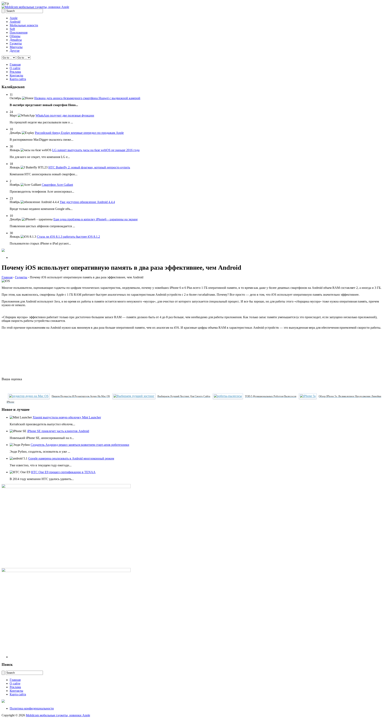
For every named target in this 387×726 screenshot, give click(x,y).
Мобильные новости (24, 25)
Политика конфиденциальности (32, 708)
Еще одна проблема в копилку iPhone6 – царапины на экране (95, 219)
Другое (15, 50)
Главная (15, 64)
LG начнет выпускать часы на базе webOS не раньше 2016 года (95, 150)
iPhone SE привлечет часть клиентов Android (58, 431)
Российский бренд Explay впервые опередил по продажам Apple (79, 132)
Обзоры (15, 36)
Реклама (15, 71)
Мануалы (16, 47)
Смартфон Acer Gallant (57, 184)
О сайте (15, 68)
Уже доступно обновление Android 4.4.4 (87, 202)
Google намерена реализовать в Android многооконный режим (71, 458)
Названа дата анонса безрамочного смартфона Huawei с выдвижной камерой (87, 98)
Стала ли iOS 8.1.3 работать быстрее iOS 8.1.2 (68, 236)
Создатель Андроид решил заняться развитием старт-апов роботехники (80, 444)
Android (15, 21)
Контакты (16, 75)
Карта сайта (18, 79)
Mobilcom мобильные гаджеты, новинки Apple (58, 715)
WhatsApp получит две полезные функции (64, 115)
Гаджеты (16, 43)
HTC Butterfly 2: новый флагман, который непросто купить (89, 167)
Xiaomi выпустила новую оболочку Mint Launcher (67, 417)
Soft (12, 29)
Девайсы (16, 39)
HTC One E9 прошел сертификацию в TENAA (63, 472)
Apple (14, 18)
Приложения (18, 32)
